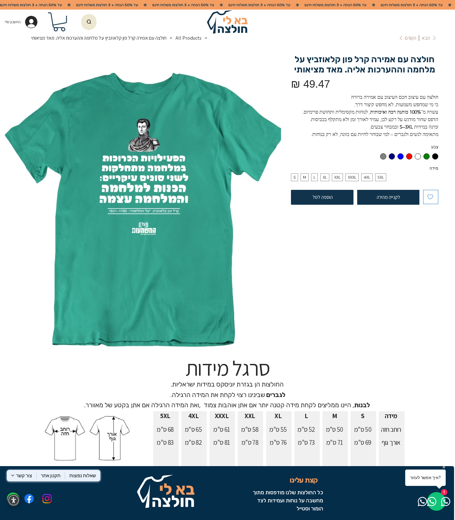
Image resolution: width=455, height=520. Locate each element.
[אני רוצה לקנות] (89, 22)
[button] (59, 21)
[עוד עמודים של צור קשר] (12, 475)
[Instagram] (47, 498)
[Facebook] (29, 498)
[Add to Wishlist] (430, 197)
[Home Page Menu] (212, 38)
